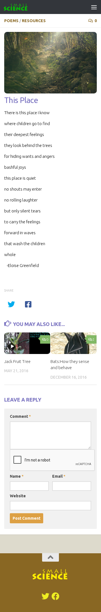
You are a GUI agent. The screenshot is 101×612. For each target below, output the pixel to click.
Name (17, 476)
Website (18, 496)
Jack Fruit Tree (17, 361)
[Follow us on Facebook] (55, 596)
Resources (34, 20)
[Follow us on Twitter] (45, 596)
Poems (11, 20)
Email (58, 476)
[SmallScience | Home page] (20, 7)
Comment (20, 416)
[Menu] (94, 7)
